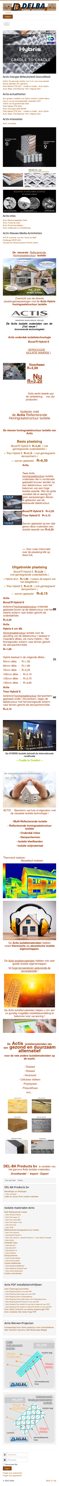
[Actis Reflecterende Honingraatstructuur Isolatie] (29, 1418)
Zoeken (8, 16)
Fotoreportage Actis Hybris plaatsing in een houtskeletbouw (29, 1327)
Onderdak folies (30, 833)
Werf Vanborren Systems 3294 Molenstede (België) (25, 1330)
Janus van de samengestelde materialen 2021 (22, 101)
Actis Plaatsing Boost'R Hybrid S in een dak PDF (22, 1301)
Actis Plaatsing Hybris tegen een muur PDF (20, 1294)
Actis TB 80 (9, 1227)
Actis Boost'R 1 (10, 1245)
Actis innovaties (9, 123)
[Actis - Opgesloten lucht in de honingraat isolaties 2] (29, 178)
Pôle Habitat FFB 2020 (12, 106)
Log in (7, 1468)
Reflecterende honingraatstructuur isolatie (30, 827)
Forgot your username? (12, 1473)
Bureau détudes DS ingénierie (15, 83)
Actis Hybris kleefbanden (14, 1271)
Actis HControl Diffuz (12, 1260)
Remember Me (11, 1464)
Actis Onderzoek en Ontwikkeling (17, 228)
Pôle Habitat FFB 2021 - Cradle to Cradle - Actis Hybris (26, 86)
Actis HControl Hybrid (12, 1214)
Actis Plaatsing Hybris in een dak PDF (18, 1291)
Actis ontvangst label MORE (14, 108)
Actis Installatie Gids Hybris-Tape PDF (20, 1312)
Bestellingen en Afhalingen (15, 1191)
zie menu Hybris (32, 639)
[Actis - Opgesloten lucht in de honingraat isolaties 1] (29, 201)
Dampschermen (30, 837)
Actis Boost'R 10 (11, 1250)
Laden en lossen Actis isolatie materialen (21, 1196)
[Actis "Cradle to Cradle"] (29, 735)
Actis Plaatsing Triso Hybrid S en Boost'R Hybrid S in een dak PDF (28, 1307)
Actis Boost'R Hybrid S (13, 1235)
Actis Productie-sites (11, 222)
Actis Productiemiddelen (13, 225)
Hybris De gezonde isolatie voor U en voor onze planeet (26, 81)
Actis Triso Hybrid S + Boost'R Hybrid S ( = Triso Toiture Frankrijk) (28, 1237)
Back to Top (51, 1480)
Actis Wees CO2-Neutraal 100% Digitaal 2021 (22, 89)
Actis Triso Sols (10, 1225)
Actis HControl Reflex (12, 1258)
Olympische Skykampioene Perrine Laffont (20, 242)
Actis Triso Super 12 (12, 1217)
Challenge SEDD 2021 (12, 240)
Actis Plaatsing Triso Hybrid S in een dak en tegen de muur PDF (27, 1304)
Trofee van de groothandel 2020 (16, 103)
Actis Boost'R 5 (10, 1248)
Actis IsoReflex (10, 1253)
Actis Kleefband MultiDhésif (14, 1266)
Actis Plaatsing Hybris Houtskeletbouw (18, 1296)
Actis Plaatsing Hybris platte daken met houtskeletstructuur (25, 1299)
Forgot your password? (12, 1475)
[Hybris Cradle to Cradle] (29, 53)
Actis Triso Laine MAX (13, 1220)
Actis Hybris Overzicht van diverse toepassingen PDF (26, 1309)
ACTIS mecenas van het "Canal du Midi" (20, 237)
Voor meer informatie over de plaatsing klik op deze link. (36, 552)
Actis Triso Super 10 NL (13, 1222)
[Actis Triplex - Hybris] (29, 146)
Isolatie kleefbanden (30, 841)
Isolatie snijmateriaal (30, 845)
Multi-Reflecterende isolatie (30, 821)
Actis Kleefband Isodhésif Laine (16, 1268)
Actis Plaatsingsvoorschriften (16, 1289)
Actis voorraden (10, 1194)
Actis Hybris (9, 1240)
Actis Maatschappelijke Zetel (15, 220)
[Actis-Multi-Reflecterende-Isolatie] (29, 1363)
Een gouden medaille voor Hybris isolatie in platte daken (26, 98)
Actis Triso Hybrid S (12, 1232)
